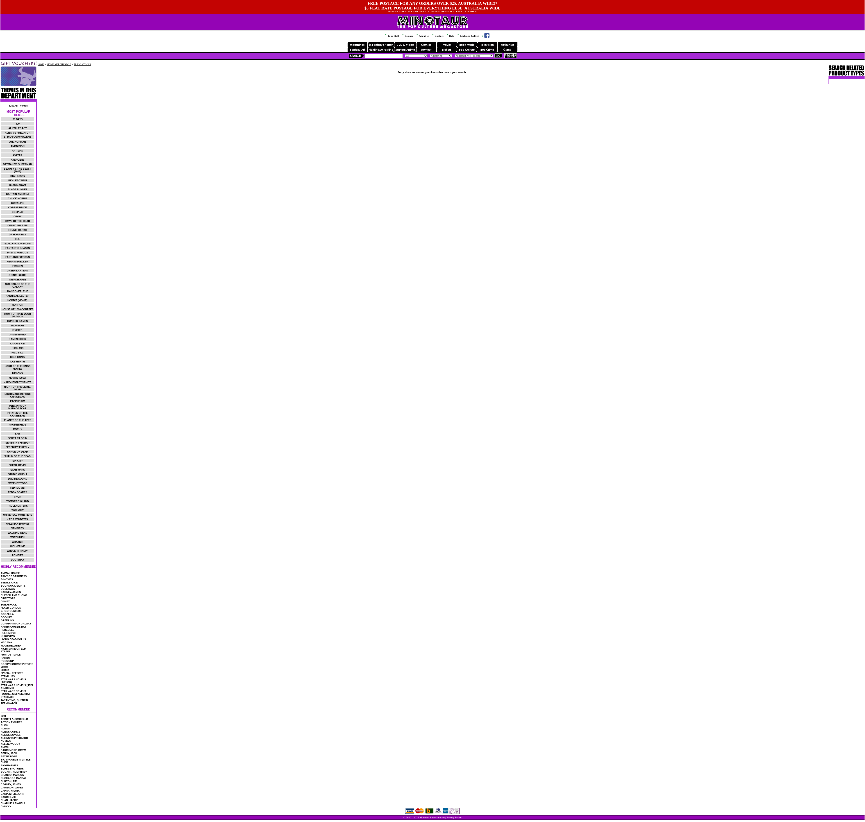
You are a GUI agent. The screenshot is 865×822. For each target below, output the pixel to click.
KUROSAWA (8, 636)
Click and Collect (469, 35)
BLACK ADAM (17, 185)
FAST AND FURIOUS (17, 257)
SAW (17, 433)
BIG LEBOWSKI (17, 180)
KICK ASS (17, 348)
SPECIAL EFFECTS (12, 673)
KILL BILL (17, 352)
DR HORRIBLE (17, 234)
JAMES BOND (17, 334)
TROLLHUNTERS (17, 505)
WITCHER (17, 541)
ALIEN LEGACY (17, 128)
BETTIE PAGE (9, 756)
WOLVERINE (17, 546)
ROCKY (17, 429)
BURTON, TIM (9, 781)
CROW (17, 216)
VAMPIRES (17, 528)
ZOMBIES (17, 555)
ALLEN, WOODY (10, 743)
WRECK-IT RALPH (17, 550)
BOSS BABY (8, 588)
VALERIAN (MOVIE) (17, 523)
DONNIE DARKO (17, 230)
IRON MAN (17, 325)
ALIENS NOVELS (10, 734)
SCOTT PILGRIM (17, 438)
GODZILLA (7, 614)
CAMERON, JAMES (12, 787)
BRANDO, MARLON (12, 775)
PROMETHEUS (17, 424)
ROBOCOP (7, 661)
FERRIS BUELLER (17, 261)
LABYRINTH (17, 361)
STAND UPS (8, 676)
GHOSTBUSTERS (11, 611)
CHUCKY (6, 806)
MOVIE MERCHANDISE (59, 64)
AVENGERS (17, 159)
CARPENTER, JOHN (12, 793)
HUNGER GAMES (17, 321)
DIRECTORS (8, 598)
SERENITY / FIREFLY (17, 442)
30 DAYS (18, 119)
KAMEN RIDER (17, 339)
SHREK (5, 670)
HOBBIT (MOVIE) (17, 300)
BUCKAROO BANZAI (13, 778)
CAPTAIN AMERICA (17, 194)
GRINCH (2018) (17, 275)
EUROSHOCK (9, 604)
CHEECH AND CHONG (14, 595)
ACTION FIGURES (11, 722)
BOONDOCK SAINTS (13, 585)
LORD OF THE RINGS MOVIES (17, 367)
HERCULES (7, 629)
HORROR (17, 304)
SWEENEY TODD (17, 483)
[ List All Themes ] (18, 105)
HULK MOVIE (8, 633)
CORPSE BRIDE (17, 207)
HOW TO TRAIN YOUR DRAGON (17, 315)
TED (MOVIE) (17, 487)
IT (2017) (17, 330)
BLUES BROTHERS (12, 768)
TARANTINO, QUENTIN (14, 700)
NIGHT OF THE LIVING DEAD (17, 388)
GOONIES (6, 617)
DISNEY (5, 601)
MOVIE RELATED (11, 645)
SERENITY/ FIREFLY (17, 447)
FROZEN (17, 266)
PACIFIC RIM (17, 401)
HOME (41, 64)
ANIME (5, 747)
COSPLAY (17, 212)
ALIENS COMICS (10, 731)
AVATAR (17, 155)
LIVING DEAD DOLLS (13, 639)
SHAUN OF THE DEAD (17, 456)
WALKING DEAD (17, 532)
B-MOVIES (7, 579)
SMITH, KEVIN (17, 465)
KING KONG (17, 357)
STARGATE (7, 697)
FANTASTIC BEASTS (17, 248)
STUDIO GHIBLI (17, 474)
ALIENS (5, 728)
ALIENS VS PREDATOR (17, 137)
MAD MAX (6, 642)
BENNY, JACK (9, 753)
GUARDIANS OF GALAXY (16, 623)
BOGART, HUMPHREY (14, 771)
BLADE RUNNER (17, 189)
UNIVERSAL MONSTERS (17, 514)
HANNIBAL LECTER (17, 295)
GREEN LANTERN (17, 270)
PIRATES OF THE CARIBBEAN (17, 414)
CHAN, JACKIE (9, 800)
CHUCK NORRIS (17, 198)
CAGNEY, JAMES (11, 592)
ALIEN (4, 725)
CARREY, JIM (8, 797)
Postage (408, 35)
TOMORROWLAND (17, 501)
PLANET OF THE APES (17, 420)
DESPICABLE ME (17, 225)
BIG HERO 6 (17, 176)
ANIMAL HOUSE (10, 573)
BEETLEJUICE (9, 582)
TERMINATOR (9, 703)
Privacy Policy (454, 817)
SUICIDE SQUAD (17, 478)
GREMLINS (7, 620)
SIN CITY (17, 460)
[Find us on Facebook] (485, 37)
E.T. (17, 239)
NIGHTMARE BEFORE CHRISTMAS (18, 395)
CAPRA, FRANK (10, 790)
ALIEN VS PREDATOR (17, 132)
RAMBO (5, 657)
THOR (17, 496)
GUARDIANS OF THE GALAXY (17, 285)
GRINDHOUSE (17, 279)
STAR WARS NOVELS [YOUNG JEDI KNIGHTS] (15, 692)
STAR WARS (17, 469)
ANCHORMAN (17, 141)
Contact (439, 35)
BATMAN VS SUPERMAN (17, 164)
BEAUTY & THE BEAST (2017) (17, 170)
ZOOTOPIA (17, 559)
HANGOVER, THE (17, 291)
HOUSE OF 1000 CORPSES (17, 309)
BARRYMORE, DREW (13, 750)
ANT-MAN (17, 150)
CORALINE (17, 203)
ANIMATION (18, 146)
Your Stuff (393, 35)
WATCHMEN (17, 537)
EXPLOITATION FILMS (18, 243)
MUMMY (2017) (17, 377)
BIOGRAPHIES (9, 765)
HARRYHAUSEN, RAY (13, 626)
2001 (3, 716)
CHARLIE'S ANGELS (13, 803)
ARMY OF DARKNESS (14, 576)
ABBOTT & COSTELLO (14, 719)
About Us (423, 35)
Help (451, 35)
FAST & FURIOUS (17, 252)
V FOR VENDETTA (17, 519)
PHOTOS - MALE (10, 654)
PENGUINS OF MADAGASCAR (17, 407)
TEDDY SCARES (17, 492)
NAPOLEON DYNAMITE (17, 382)
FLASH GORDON (11, 607)
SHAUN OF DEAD (17, 451)
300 (18, 123)
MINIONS (17, 373)
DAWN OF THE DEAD (17, 221)
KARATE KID (17, 343)
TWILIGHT (17, 510)
